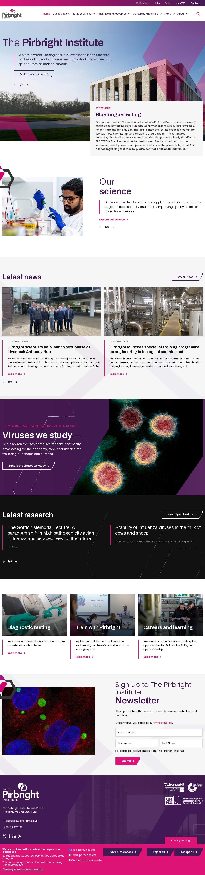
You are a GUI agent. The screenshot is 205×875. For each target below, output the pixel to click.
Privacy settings (181, 840)
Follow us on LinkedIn (14, 836)
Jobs (157, 3)
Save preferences (121, 852)
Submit (126, 761)
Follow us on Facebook (9, 836)
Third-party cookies (83, 855)
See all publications (181, 514)
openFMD (180, 3)
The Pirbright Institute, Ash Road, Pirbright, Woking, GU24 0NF (22, 810)
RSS (20, 836)
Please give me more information (23, 869)
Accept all (187, 852)
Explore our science (32, 74)
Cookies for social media (86, 860)
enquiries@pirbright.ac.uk (21, 821)
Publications (142, 3)
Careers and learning (145, 13)
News (167, 13)
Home (46, 13)
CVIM (167, 3)
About (181, 13)
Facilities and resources (112, 13)
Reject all (159, 852)
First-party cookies (83, 850)
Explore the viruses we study (27, 465)
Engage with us (82, 13)
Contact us (197, 3)
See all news (186, 276)
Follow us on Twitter (4, 836)
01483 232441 (14, 827)
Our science (60, 13)
